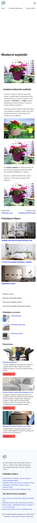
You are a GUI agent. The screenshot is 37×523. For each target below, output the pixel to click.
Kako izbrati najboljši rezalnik (12, 302)
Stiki (18, 516)
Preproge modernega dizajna (12, 298)
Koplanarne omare (8, 283)
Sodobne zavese (8, 294)
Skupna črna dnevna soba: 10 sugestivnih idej (17, 509)
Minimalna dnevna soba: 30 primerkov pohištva (18, 503)
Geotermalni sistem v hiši (18, 324)
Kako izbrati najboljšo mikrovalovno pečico (17, 306)
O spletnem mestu (9, 516)
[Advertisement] (18, 30)
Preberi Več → (8, 374)
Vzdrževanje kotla (16, 316)
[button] (35, 3)
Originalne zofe (7, 213)
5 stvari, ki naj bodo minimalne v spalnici (17, 262)
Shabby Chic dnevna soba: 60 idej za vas (17, 240)
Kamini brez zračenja (17, 333)
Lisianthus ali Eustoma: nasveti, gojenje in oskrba (18, 483)
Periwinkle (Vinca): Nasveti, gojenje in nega (17, 489)
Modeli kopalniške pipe (27, 213)
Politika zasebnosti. (27, 516)
